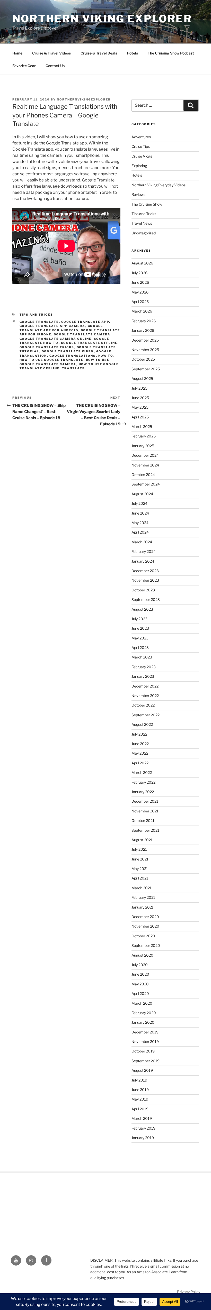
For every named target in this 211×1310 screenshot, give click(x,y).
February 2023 (143, 667)
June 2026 (140, 282)
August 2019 (142, 1070)
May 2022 (139, 753)
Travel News (141, 223)
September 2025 (145, 369)
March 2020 (141, 1003)
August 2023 (142, 609)
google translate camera (82, 334)
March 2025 (141, 426)
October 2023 (143, 590)
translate (73, 368)
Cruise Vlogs (141, 156)
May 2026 (139, 292)
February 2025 (143, 436)
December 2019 (145, 1032)
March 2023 (141, 657)
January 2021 (142, 907)
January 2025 (142, 446)
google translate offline (89, 343)
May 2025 (139, 407)
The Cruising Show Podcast (171, 53)
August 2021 (142, 840)
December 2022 (145, 686)
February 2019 (143, 1128)
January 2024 (142, 561)
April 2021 (139, 878)
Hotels (132, 53)
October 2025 (143, 359)
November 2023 (145, 580)
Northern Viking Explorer (102, 18)
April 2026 (140, 301)
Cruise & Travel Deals (99, 53)
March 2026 (141, 311)
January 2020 (142, 1022)
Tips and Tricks (36, 314)
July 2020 (139, 965)
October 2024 (143, 474)
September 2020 (145, 945)
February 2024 (143, 551)
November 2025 (145, 349)
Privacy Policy (188, 1291)
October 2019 (143, 1051)
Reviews (138, 194)
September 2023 (145, 599)
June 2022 (140, 743)
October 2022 (143, 705)
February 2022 (143, 782)
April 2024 (140, 532)
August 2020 (142, 955)
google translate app (85, 322)
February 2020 (143, 1013)
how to (105, 356)
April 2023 (140, 647)
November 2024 (145, 465)
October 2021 (142, 820)
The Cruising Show (146, 204)
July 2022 (139, 734)
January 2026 (142, 330)
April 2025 (140, 417)
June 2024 (140, 513)
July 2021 (139, 849)
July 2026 (139, 273)
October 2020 (143, 936)
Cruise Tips (140, 146)
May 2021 (139, 868)
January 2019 (142, 1137)
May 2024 (139, 522)
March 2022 (141, 772)
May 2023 (139, 638)
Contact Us (55, 65)
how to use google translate (52, 360)
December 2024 (145, 455)
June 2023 (140, 628)
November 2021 (145, 811)
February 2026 (143, 321)
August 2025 (142, 378)
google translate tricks (47, 347)
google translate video (68, 351)
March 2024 (141, 542)
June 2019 (140, 1089)
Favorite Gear (24, 65)
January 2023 (142, 676)
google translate (39, 322)
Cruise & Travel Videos (51, 53)
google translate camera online (56, 339)
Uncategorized (143, 233)
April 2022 (139, 763)
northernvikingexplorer (84, 99)
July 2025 (139, 388)
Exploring (139, 165)
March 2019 (141, 1118)
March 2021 (141, 888)
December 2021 (144, 801)
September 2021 (145, 830)
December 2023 (145, 571)
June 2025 (140, 398)
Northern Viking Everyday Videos (158, 185)
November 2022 (145, 695)
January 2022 (142, 792)
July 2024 (139, 503)
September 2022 (145, 715)
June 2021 (139, 859)
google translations (72, 356)
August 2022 (142, 724)
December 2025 (145, 340)
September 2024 (145, 484)
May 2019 (139, 1099)
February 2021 (143, 897)
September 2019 (145, 1061)
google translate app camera (52, 326)
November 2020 (145, 926)
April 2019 (139, 1109)
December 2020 (145, 916)
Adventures (141, 137)
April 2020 (140, 993)
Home (17, 53)
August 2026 (142, 263)
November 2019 (145, 1041)
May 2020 (140, 984)
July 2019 (139, 1080)
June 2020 (140, 974)
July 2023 (139, 619)
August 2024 (142, 494)
